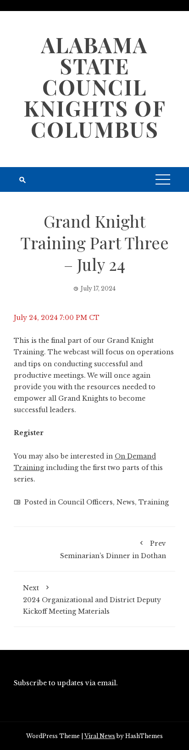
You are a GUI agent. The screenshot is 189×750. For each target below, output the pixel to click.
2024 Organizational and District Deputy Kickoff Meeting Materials (92, 600)
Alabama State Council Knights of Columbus (94, 86)
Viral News (99, 736)
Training (154, 502)
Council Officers (85, 502)
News (126, 502)
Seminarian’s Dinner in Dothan (113, 549)
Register (29, 433)
